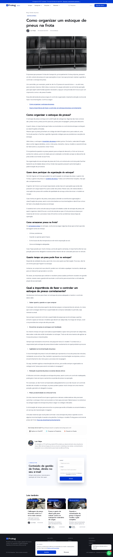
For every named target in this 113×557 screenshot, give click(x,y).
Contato (91, 543)
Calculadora (92, 540)
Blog (27, 12)
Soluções (46, 5)
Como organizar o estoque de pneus (41, 104)
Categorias (37, 5)
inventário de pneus (49, 141)
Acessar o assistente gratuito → (71, 1)
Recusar (66, 552)
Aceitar (46, 552)
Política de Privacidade (53, 548)
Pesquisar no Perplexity (54, 431)
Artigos (30, 5)
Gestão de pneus (34, 12)
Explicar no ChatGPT (37, 431)
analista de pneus (52, 179)
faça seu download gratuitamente (48, 420)
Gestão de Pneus (51, 540)
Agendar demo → (100, 5)
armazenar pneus (34, 226)
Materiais (55, 5)
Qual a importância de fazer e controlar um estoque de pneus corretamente (55, 108)
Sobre (69, 540)
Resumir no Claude (71, 431)
